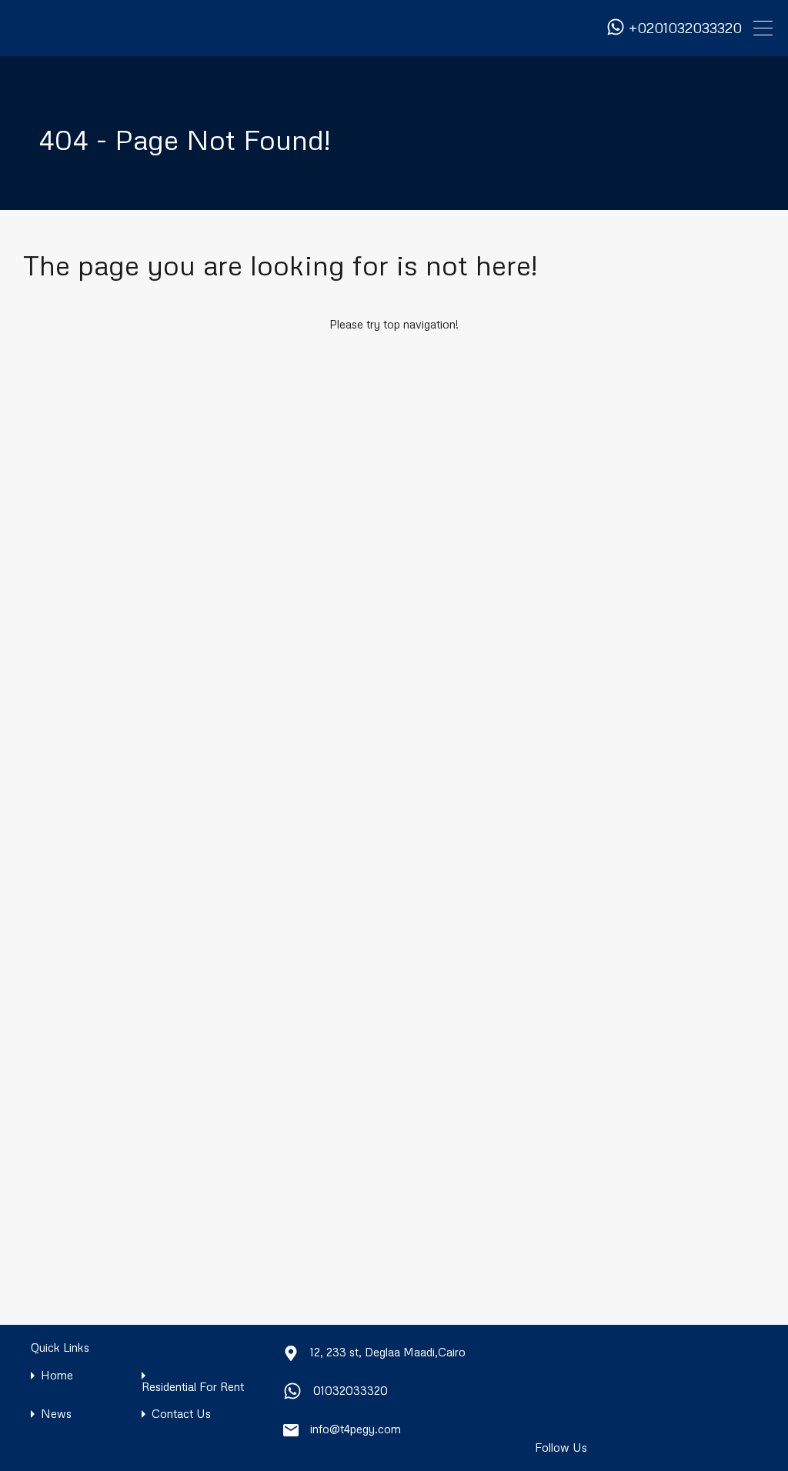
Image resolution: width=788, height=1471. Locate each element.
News (56, 1413)
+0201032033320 (685, 28)
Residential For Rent (193, 1387)
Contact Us (181, 1413)
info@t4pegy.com (355, 1429)
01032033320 (350, 1390)
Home (57, 1375)
